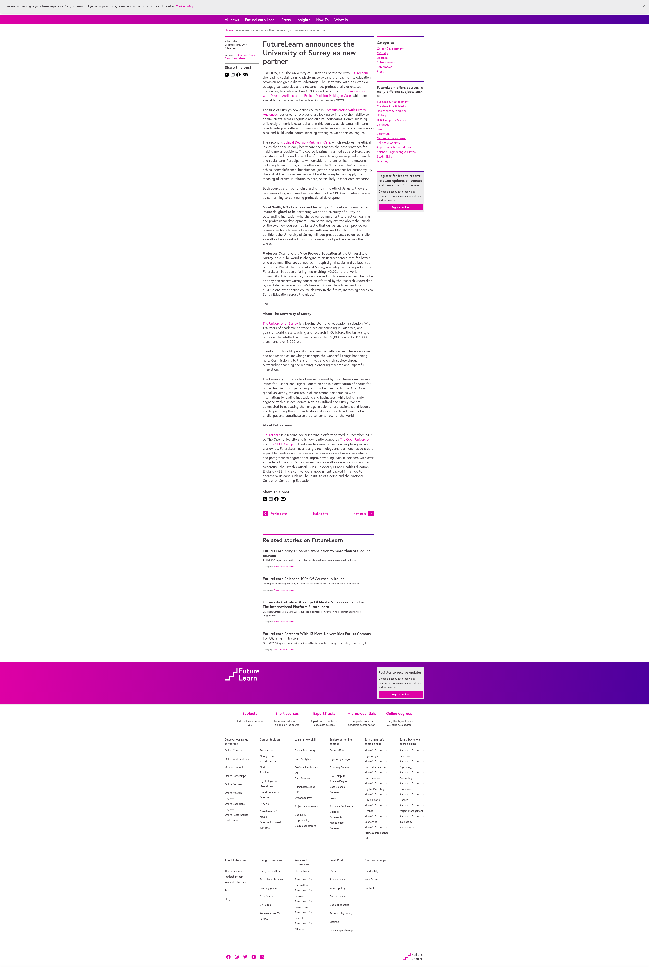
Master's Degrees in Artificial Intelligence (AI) (376, 833)
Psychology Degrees (341, 759)
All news (232, 19)
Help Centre (371, 879)
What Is (341, 19)
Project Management (306, 806)
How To (322, 19)
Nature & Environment (391, 138)
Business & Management (393, 102)
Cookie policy (338, 896)
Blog (227, 899)
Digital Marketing (305, 750)
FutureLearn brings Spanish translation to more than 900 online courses (317, 553)
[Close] (643, 6)
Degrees (382, 58)
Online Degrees (233, 784)
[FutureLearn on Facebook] (229, 956)
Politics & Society (388, 143)
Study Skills (384, 156)
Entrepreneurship (388, 62)
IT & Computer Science (392, 120)
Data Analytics (303, 759)
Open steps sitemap (341, 930)
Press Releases (238, 58)
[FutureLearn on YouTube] (253, 956)
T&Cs (333, 871)
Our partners (302, 871)
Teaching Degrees (340, 767)
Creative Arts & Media (391, 106)
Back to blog (320, 513)
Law (379, 129)
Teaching (382, 161)
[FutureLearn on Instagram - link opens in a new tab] (237, 956)
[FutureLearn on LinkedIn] (262, 956)
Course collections (305, 825)
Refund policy (337, 888)
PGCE (333, 797)
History (381, 115)
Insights (303, 19)
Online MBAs (337, 750)
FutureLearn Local (260, 19)
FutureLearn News (245, 54)
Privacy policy (338, 879)
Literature (383, 134)
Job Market (384, 67)
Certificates (266, 896)
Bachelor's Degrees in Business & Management (411, 822)
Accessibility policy (341, 913)
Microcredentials (234, 767)
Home (229, 30)
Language (383, 124)
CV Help (382, 53)
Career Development (390, 49)
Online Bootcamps (235, 776)
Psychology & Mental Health (395, 147)
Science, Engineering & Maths (396, 152)
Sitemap (334, 921)
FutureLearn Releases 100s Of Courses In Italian (304, 578)
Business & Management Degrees (337, 823)
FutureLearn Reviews (271, 879)
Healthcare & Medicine (392, 111)
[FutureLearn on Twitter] (245, 956)
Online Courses (233, 750)
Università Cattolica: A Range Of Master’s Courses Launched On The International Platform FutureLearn (317, 604)
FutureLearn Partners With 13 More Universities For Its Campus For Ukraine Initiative (317, 636)
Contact (369, 888)
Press (286, 19)
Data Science (302, 778)
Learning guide (268, 888)
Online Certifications (237, 759)
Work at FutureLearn (236, 882)
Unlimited (265, 904)
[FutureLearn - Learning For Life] (413, 956)
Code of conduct (339, 904)
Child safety (372, 871)
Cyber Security (303, 797)
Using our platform (270, 871)
